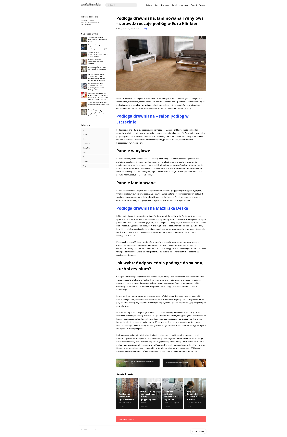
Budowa (149, 5)
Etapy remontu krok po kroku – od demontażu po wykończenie (98, 104)
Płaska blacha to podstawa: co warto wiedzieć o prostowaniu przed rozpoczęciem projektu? (98, 47)
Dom (156, 5)
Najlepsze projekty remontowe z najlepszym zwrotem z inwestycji (172, 393)
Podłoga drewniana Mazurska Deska (152, 208)
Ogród (174, 5)
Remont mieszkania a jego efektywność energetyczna (97, 68)
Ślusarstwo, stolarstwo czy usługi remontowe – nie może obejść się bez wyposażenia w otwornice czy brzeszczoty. (98, 96)
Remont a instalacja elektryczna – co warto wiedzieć (95, 62)
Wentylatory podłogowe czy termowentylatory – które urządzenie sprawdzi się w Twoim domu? (97, 113)
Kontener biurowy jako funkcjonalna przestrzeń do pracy (97, 39)
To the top (199, 431)
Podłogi (194, 5)
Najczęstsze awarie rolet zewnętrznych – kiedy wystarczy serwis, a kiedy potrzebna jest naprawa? (96, 77)
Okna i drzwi (183, 5)
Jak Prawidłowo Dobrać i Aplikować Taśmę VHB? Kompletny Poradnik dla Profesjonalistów (96, 87)
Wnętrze (202, 5)
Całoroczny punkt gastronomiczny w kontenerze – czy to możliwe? (98, 54)
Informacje (165, 5)
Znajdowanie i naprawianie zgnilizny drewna (127, 393)
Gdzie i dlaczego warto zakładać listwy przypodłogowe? (150, 393)
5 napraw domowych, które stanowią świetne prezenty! (195, 393)
